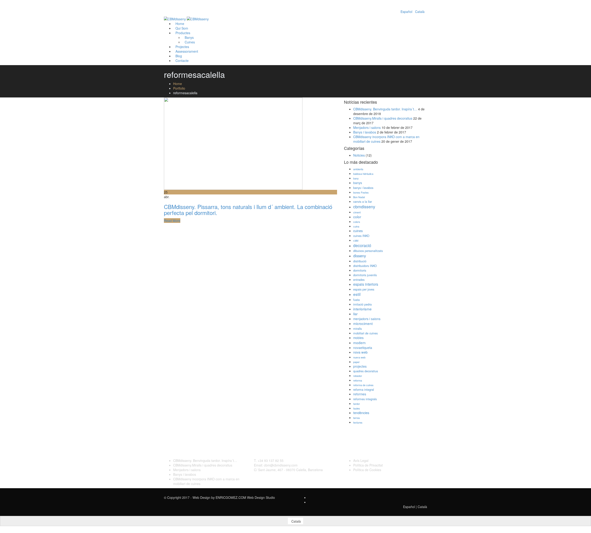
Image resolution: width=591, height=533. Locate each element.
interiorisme (362, 308)
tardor (356, 404)
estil (357, 294)
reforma (357, 380)
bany (356, 178)
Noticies (359, 155)
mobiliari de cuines (365, 333)
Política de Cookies (367, 469)
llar (355, 313)
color (357, 216)
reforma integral (363, 390)
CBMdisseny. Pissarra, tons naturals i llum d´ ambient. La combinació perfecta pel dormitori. (248, 210)
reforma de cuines (363, 385)
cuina (356, 226)
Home (177, 83)
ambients (358, 169)
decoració (362, 245)
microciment (363, 323)
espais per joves (363, 289)
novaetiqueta (362, 347)
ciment (357, 212)
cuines (358, 230)
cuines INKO (361, 236)
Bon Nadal (359, 197)
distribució (359, 261)
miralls (357, 329)
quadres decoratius (365, 371)
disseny (359, 255)
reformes (359, 394)
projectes (360, 366)
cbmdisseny (364, 206)
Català (420, 11)
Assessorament (186, 51)
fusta (356, 300)
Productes (182, 32)
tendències (361, 412)
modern (359, 342)
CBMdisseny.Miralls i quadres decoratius (382, 118)
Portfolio (179, 88)
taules (356, 408)
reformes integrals (365, 399)
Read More (172, 220)
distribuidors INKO (365, 266)
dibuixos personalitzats (368, 251)
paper (356, 362)
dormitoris (359, 270)
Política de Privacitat (368, 465)
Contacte (182, 60)
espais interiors (365, 284)
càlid (355, 240)
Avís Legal (360, 460)
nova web (360, 352)
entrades (359, 280)
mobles (358, 337)
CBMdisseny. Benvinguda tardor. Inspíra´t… (385, 109)
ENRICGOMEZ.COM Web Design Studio (245, 497)
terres (356, 418)
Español (406, 11)
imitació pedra (362, 304)
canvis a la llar (362, 202)
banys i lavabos (363, 188)
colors (356, 222)
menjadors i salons (366, 318)
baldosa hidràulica (363, 174)
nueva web (359, 357)
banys (357, 182)
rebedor (357, 376)
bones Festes (361, 192)
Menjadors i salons (367, 127)
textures (357, 422)
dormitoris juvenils (365, 275)
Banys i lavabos (364, 132)
